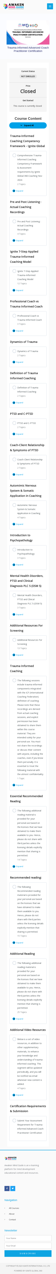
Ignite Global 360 (34, 1270)
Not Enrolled (28, 76)
